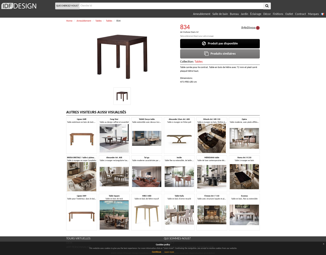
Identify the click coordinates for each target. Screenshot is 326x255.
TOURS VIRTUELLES (78, 238)
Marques (313, 14)
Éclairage (255, 14)
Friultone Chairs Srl (190, 32)
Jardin (244, 14)
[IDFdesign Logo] (27, 6)
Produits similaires (222, 53)
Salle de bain (220, 14)
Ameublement (201, 14)
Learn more (169, 252)
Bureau (234, 14)
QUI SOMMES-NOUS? (177, 238)
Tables (199, 61)
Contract (300, 14)
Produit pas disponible (222, 43)
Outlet (289, 14)
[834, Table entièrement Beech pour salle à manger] (122, 96)
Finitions (278, 14)
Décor (267, 14)
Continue (156, 252)
